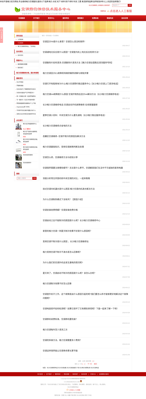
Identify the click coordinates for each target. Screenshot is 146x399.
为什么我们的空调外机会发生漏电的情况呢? (63, 262)
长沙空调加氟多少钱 (73, 368)
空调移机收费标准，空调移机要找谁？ (60, 319)
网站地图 (66, 374)
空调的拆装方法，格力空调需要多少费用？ (62, 340)
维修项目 (57, 374)
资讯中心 (51, 18)
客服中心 (19, 60)
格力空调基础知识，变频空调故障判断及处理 (63, 147)
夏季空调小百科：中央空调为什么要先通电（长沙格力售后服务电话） (74, 115)
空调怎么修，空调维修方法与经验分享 (60, 157)
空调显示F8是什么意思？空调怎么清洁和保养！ (64, 41)
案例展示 (80, 18)
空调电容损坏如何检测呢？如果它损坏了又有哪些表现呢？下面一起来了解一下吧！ (81, 309)
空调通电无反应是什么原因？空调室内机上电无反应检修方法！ (71, 52)
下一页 (90, 364)
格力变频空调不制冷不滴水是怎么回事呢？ (62, 252)
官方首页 (40, 374)
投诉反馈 (124, 18)
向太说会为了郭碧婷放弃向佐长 (26, 89)
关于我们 (36, 18)
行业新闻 (20, 43)
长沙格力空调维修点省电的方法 (57, 126)
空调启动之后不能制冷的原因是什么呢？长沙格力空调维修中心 (71, 220)
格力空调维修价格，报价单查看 (27, 73)
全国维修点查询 (104, 374)
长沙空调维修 (93, 5)
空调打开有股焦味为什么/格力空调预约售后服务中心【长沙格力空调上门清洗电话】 (81, 84)
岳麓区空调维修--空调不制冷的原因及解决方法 (64, 136)
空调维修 (21, 18)
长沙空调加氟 (62, 368)
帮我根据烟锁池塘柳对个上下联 (26, 103)
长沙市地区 (20, 82)
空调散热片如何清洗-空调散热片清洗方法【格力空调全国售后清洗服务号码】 (78, 63)
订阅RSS (93, 374)
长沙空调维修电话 (52, 368)
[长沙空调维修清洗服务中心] (42, 14)
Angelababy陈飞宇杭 (23, 107)
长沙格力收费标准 (84, 368)
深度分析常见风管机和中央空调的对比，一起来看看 (66, 178)
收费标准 (95, 18)
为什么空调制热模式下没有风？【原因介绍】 (63, 199)
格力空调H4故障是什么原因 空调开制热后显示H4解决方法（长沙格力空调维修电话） (81, 94)
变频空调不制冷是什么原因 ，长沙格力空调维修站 (66, 241)
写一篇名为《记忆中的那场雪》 (26, 100)
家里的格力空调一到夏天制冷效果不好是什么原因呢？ (67, 231)
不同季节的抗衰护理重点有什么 (26, 110)
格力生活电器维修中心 (30, 124)
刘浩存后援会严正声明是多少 (25, 93)
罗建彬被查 (20, 85)
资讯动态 (19, 36)
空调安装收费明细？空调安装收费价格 (60, 210)
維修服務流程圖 (22, 64)
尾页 (95, 364)
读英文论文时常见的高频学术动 (26, 114)
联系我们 (107, 5)
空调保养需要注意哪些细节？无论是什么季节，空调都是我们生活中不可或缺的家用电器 (83, 168)
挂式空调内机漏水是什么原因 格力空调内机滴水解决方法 (69, 189)
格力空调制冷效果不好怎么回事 (57, 283)
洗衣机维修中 (27, 163)
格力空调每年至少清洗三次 (55, 330)
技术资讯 (19, 51)
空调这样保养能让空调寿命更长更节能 (60, 351)
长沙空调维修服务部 (73, 378)
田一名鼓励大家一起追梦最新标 (26, 96)
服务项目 (66, 18)
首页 (43, 35)
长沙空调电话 (95, 368)
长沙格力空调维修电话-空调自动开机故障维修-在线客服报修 (70, 105)
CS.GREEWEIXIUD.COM (72, 382)
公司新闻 (20, 39)
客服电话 (110, 18)
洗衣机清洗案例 (28, 155)
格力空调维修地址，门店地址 (26, 46)
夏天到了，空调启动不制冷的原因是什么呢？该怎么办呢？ (69, 273)
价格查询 (100, 5)
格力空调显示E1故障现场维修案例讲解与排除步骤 (65, 73)
